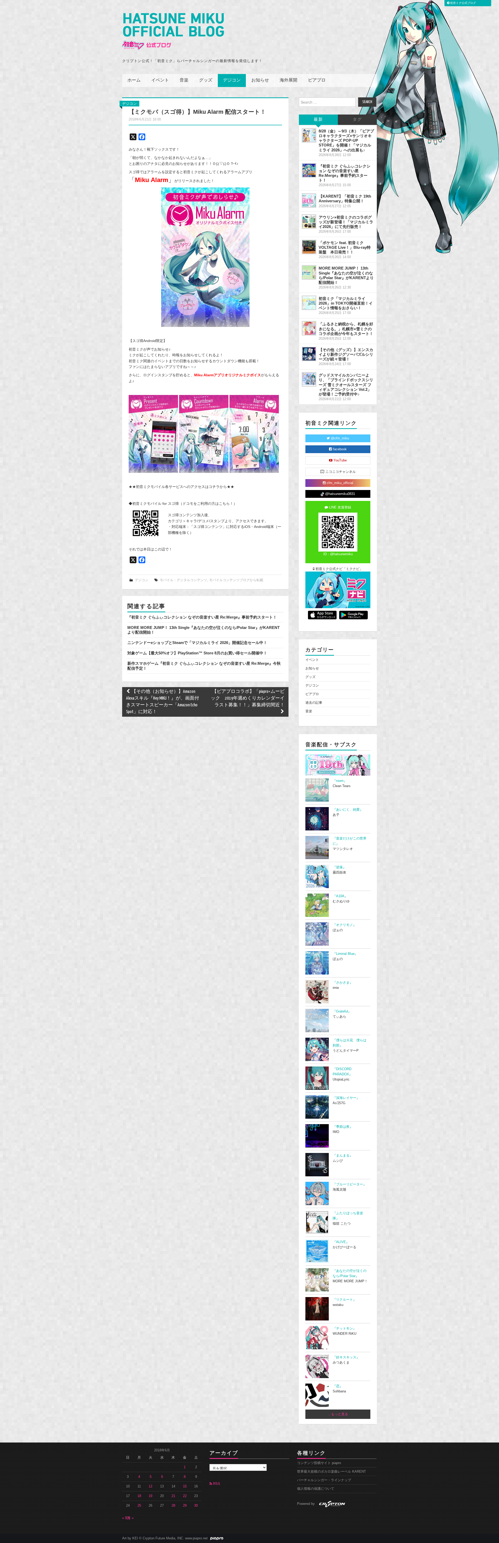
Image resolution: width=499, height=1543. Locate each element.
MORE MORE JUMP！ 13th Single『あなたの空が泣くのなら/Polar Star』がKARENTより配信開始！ (346, 275)
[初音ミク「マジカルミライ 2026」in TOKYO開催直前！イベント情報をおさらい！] (309, 302)
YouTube (339, 460)
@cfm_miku (339, 438)
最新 (318, 120)
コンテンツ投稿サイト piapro (319, 1463)
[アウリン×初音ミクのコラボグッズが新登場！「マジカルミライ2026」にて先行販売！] (309, 221)
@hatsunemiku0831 (339, 494)
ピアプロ (317, 80)
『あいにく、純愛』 (348, 809)
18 (139, 1496)
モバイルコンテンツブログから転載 (236, 580)
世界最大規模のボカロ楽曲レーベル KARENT (331, 1471)
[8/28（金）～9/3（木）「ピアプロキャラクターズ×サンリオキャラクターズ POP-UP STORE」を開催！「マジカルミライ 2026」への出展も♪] (309, 135)
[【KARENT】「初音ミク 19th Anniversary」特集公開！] (309, 200)
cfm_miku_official (339, 483)
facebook (339, 449)
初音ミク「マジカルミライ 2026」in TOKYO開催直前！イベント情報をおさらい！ (346, 303)
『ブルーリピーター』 (349, 1184)
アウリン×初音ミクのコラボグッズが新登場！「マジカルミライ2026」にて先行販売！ (346, 222)
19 (150, 1496)
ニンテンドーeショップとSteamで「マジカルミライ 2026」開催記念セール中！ (197, 642)
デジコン (232, 80)
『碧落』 (339, 867)
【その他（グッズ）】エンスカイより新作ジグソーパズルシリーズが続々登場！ (346, 354)
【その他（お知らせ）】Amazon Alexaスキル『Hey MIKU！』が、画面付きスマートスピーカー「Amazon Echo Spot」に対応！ (162, 701)
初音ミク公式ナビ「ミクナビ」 (338, 569)
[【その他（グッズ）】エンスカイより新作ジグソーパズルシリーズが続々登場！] (309, 353)
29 (185, 1505)
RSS (216, 1484)
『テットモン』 (344, 1328)
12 (150, 1486)
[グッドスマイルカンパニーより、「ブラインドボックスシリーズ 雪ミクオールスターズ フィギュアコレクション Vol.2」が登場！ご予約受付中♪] (309, 379)
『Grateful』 (342, 1011)
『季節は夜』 (343, 1127)
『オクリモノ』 (344, 925)
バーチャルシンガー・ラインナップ (324, 1480)
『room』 (340, 781)
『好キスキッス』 (346, 1357)
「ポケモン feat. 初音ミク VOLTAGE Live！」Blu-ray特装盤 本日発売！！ (345, 247)
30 (196, 1505)
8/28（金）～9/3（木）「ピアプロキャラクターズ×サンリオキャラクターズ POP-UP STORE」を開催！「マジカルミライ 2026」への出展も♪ (346, 140)
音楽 (184, 80)
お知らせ (260, 80)
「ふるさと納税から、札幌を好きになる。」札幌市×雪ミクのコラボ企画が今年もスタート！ (346, 329)
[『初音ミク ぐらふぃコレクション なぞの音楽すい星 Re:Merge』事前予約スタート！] (309, 170)
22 (185, 1496)
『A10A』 (340, 896)
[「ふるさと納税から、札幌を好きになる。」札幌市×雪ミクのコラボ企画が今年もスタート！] (309, 328)
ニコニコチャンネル (340, 472)
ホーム (134, 80)
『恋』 (338, 1386)
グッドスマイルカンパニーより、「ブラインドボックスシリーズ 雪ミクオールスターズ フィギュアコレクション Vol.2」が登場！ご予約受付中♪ (346, 384)
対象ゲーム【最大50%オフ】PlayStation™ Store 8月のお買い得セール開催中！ (197, 653)
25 (139, 1505)
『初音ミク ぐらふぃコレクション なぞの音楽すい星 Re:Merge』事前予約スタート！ (202, 617)
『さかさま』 (343, 982)
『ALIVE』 (341, 1242)
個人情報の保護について (315, 1489)
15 (185, 1486)
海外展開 (288, 80)
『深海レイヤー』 (346, 1098)
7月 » (130, 1518)
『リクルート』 (344, 1300)
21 (173, 1496)
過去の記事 (313, 703)
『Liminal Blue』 (345, 954)
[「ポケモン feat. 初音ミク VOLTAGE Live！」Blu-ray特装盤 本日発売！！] (309, 246)
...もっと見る (338, 1414)
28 (173, 1505)
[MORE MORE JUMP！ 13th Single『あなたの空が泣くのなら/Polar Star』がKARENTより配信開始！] (309, 272)
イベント (160, 80)
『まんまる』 (343, 1155)
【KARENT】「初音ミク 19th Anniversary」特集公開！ (345, 198)
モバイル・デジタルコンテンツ (183, 580)
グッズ (205, 80)
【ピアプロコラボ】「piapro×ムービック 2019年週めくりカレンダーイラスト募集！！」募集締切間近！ (248, 698)
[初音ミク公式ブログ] (173, 31)
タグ (357, 120)
